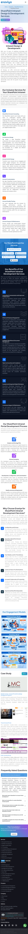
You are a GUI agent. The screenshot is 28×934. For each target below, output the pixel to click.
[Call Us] (5, 925)
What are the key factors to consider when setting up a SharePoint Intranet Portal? (12, 806)
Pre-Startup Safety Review (7, 870)
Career (3, 901)
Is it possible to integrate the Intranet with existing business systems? (13, 820)
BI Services (4, 856)
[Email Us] (2, 925)
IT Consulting (5, 847)
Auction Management (6, 891)
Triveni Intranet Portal (6, 723)
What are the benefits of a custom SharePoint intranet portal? (12, 801)
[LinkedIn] (12, 925)
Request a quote (5, 19)
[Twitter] (16, 925)
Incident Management (6, 875)
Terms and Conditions (5, 932)
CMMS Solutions (5, 880)
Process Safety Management (8, 866)
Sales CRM (4, 872)
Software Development (7, 850)
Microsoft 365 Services (7, 842)
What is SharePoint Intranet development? (11, 775)
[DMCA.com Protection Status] (6, 860)
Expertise (11, 6)
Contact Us (14, 834)
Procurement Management (7, 889)
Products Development (7, 852)
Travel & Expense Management (8, 885)
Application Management (7, 854)
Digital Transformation (6, 845)
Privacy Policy (14, 932)
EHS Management (6, 864)
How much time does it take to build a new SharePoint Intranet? (11, 810)
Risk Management (6, 877)
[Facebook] (9, 925)
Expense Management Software (8, 887)
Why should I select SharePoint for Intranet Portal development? (12, 796)
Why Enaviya (4, 896)
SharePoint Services (19, 6)
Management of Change (7, 868)
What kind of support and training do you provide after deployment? (12, 815)
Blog (3, 897)
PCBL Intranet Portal (6, 755)
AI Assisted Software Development (9, 849)
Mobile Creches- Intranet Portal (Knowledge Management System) (11, 694)
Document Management (7, 879)
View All (24, 673)
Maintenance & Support (7, 858)
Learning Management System (8, 873)
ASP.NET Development (7, 843)
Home (6, 6)
